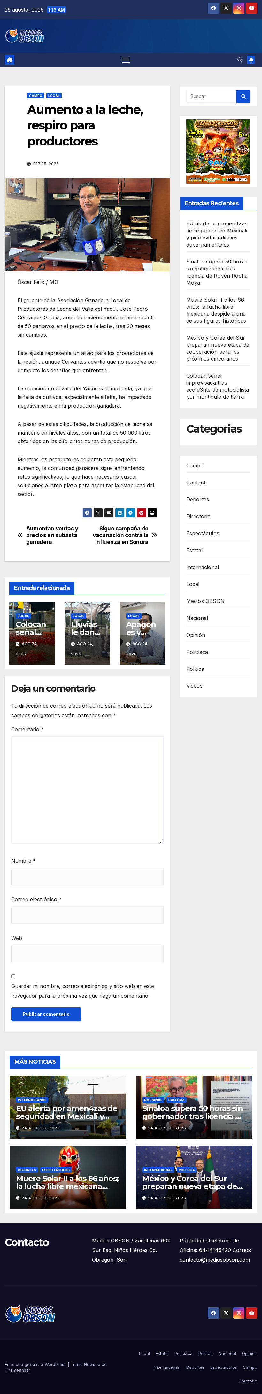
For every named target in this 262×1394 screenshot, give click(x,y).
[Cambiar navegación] (126, 60)
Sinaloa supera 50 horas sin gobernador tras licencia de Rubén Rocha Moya (193, 1116)
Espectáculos (202, 533)
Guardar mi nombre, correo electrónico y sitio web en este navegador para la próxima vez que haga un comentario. (82, 991)
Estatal (194, 550)
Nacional (197, 618)
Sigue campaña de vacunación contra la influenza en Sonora (121, 535)
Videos (194, 686)
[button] (240, 60)
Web (16, 938)
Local (54, 96)
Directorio (198, 516)
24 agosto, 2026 (41, 1128)
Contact (195, 482)
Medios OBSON (205, 601)
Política (195, 669)
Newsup (92, 1364)
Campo (35, 96)
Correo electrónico (36, 899)
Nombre (23, 861)
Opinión (195, 635)
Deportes (197, 499)
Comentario (27, 729)
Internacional (202, 567)
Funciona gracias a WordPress (36, 1364)
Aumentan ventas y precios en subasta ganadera (52, 535)
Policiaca (197, 652)
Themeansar (17, 1370)
